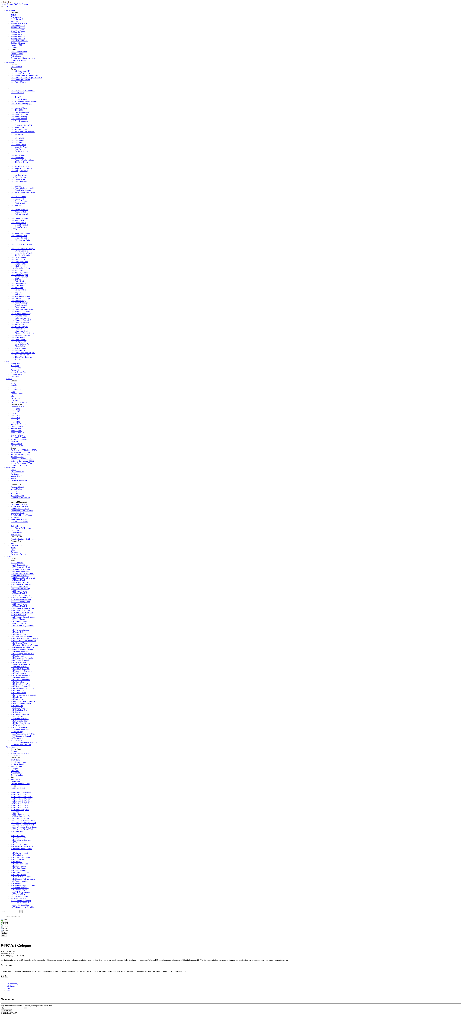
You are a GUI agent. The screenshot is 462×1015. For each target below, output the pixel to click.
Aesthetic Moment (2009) (20, 454)
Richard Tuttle (16, 535)
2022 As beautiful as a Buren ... (23, 91)
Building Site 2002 (18, 43)
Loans (13, 550)
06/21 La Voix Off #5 (19, 794)
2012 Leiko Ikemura (18, 197)
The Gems (15, 771)
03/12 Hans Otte (17, 706)
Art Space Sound (17, 764)
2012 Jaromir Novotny (19, 201)
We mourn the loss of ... (20, 402)
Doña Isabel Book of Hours (21, 515)
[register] (25, 1008)
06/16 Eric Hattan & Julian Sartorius (24, 639)
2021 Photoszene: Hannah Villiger (24, 101)
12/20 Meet (15, 812)
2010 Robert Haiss (18, 220)
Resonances (15, 376)
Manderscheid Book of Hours (22, 511)
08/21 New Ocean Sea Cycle (22, 613)
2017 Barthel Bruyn (18, 145)
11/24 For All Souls (18, 580)
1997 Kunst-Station (18, 329)
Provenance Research (19, 554)
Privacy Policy (12, 984)
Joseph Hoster (16, 428)
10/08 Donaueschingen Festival (23, 734)
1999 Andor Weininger (19, 303)
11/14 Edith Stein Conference (22, 649)
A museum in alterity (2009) (21, 452)
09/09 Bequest (16, 229)
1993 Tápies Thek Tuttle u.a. (21, 357)
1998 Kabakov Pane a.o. (20, 318)
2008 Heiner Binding (19, 238)
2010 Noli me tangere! (19, 214)
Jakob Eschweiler (17, 433)
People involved (17, 19)
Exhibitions (10, 62)
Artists (13, 548)
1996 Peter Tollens (18, 337)
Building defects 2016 (19, 23)
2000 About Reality (18, 301)
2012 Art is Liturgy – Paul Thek (23, 192)
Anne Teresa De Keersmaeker (22, 528)
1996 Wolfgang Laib (18, 342)
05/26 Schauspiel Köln (19, 565)
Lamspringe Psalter (18, 513)
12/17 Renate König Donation (22, 626)
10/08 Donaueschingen (19, 896)
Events (10, 4)
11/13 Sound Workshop (20, 667)
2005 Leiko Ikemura (18, 257)
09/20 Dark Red (17, 831)
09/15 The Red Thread (19, 844)
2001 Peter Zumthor (18, 290)
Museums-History (17, 407)
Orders (13, 470)
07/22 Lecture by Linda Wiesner (23, 608)
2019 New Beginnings (19, 121)
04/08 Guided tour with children (23, 907)
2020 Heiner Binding (19, 117)
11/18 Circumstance (18, 623)
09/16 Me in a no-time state (21, 840)
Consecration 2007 (18, 26)
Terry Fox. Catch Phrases (20, 498)
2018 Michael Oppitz (19, 130)
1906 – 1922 (15, 420)
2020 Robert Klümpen (19, 114)
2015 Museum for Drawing (21, 166)
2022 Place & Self (17, 93)
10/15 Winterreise (17, 842)
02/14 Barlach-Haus (18, 662)
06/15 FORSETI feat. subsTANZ (23, 641)
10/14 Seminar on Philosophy (22, 658)
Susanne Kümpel (17, 487)
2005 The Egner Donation (21, 255)
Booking (14, 751)
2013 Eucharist (16, 186)
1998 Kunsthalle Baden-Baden (22, 309)
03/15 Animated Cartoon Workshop (24, 645)
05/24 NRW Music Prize (20, 582)
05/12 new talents (17, 699)
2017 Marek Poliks (18, 138)
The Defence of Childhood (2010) (24, 450)
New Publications (17, 472)
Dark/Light (7, 1011)
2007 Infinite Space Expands (21, 244)
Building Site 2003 (18, 39)
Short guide (15, 474)
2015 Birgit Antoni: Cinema (21, 169)
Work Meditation (17, 773)
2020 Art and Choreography (21, 104)
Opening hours (16, 374)
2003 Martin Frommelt (19, 277)
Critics (13, 387)
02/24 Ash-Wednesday (19, 587)
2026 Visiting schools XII (20, 71)
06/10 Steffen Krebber (19, 721)
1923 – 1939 (15, 418)
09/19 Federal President (20, 621)
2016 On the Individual (19, 151)
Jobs (12, 396)
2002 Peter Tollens (18, 285)
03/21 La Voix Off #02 (19, 805)
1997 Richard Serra (18, 324)
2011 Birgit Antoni (18, 203)
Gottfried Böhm (17, 54)
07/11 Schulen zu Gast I (20, 714)
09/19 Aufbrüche (17, 855)
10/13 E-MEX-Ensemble (20, 669)
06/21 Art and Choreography (21, 792)
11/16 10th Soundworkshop (21, 636)
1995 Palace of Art (18, 350)
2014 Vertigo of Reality (19, 171)
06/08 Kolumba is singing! (21, 736)
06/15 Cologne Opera (19, 643)
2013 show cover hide (19, 181)
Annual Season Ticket (19, 372)
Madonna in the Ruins (19, 52)
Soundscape (15, 779)
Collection (10, 543)
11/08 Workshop (17, 732)
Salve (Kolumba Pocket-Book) (22, 539)
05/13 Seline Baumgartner (20, 868)
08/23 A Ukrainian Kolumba (21, 597)
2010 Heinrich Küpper (19, 218)
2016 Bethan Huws (18, 156)
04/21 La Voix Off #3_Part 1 (21, 803)
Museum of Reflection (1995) (22, 459)
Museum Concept (17, 394)
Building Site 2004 (18, 36)
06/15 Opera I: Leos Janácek (21, 849)
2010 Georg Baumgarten (20, 225)
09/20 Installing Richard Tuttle (22, 829)
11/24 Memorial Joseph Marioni (23, 578)
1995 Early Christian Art (20, 344)
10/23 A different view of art (21, 595)
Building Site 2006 (18, 32)
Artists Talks (15, 760)
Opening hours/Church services (23, 58)
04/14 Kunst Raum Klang (20, 857)
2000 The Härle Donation (20, 296)
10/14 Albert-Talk (17, 656)
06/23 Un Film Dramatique (21, 600)
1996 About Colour (18, 346)
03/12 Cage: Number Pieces (21, 703)
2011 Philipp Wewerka (19, 210)
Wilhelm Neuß (16, 431)
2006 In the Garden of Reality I (22, 253)
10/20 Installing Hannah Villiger (23, 820)
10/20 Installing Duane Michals (22, 825)
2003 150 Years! (17, 279)
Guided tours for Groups (20, 753)
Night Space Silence (18, 762)
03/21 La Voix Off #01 (19, 807)
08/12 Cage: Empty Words (21, 684)
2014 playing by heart (19, 175)
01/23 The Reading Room (20, 602)
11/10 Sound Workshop (20, 719)
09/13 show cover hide (19, 864)
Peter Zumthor (16, 17)
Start (4, 4)
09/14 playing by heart (19, 853)
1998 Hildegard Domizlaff (21, 320)
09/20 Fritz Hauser (18, 619)
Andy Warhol (16, 493)
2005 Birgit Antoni (18, 266)
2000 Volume (16, 292)
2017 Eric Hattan (17, 140)
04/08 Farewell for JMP (20, 903)
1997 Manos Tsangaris (19, 327)
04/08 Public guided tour (20, 905)
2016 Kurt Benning (18, 149)
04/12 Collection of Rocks (21, 877)
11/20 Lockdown (17, 814)
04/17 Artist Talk (17, 632)
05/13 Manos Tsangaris (19, 870)
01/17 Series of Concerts (20, 634)
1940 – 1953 (15, 415)
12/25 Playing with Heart (20, 567)
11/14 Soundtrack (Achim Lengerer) (24, 647)
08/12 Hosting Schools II (20, 686)
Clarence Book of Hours (20, 509)
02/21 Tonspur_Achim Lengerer (23, 617)
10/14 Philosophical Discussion (22, 654)
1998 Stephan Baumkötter (20, 314)
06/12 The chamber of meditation (23, 695)
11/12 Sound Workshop (20, 604)
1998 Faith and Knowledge (21, 311)
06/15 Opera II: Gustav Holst (22, 846)
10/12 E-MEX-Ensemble (20, 680)
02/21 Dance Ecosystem (20, 810)
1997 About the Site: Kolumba (22, 333)
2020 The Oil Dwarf (18, 110)
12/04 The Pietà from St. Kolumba (24, 742)
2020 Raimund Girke (19, 108)
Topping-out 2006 (17, 30)
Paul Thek (14, 491)
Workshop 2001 (17, 45)
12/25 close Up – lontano (20, 569)
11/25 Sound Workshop (20, 571)
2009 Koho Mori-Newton (20, 233)
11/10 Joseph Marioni (19, 716)
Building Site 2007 (18, 28)
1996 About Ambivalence (20, 335)
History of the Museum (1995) (22, 461)
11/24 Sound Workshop (20, 576)
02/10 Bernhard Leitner (19, 725)
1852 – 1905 (15, 422)
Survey (13, 478)
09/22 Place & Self (18, 788)
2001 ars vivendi (17, 288)
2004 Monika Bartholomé (20, 268)
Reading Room (16, 766)
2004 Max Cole (16, 270)
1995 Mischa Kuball (18, 348)
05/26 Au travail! (17, 563)
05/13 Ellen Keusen (18, 866)
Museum (9, 379)
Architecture (10, 10)
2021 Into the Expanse (19, 99)
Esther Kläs (15, 530)
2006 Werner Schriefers (20, 251)
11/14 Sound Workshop (20, 652)
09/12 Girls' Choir (17, 682)
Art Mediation (11, 747)
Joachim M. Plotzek (18, 424)
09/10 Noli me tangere (19, 890)
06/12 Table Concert (18, 693)
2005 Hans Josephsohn (19, 262)
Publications (10, 467)
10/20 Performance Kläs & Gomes (24, 827)
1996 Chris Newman (18, 340)
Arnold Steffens (17, 435)
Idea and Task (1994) (19, 465)
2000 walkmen (16, 294)
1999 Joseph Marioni (19, 305)
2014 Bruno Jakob (18, 179)
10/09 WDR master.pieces (20, 892)
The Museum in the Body (20, 784)
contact (9, 988)
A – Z (13, 383)
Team (13, 392)
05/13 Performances (18, 673)
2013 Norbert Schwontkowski (22, 188)
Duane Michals (16, 532)
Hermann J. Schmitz (18, 437)
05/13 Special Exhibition (20, 872)
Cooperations (16, 389)
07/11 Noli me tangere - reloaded (23, 885)
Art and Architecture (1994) (21, 463)
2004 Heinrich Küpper (19, 275)
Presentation (15, 398)
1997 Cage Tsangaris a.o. (20, 322)
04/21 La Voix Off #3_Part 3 (21, 797)
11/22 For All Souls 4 (19, 606)
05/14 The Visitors (18, 859)
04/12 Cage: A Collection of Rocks (24, 701)
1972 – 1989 (15, 411)
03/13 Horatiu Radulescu (20, 675)
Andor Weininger (17, 496)
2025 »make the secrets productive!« (24, 75)
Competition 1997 (17, 47)
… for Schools (16, 755)
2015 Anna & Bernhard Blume (22, 160)
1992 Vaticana (16, 359)
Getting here (15, 363)
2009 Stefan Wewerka (19, 227)
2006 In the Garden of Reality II (23, 249)
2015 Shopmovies (17, 158)
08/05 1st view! (16, 740)
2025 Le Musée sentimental (21, 73)
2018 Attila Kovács (18, 127)
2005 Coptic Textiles (18, 264)
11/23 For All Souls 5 (19, 593)
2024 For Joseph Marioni (20, 80)
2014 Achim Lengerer (19, 177)
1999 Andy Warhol (18, 307)
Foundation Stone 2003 (19, 41)
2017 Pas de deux (17, 134)
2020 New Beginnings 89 (20, 112)
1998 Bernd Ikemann (19, 316)
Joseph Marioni (16, 489)
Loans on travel (16, 67)
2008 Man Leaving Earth (20, 240)
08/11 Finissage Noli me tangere (23, 879)
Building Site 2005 (18, 34)
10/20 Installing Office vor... (21, 818)
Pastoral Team (16, 56)
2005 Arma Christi (18, 259)
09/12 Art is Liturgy (18, 875)
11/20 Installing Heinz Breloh (22, 816)
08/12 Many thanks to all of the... (23, 688)
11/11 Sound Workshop (19, 708)
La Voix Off (15, 781)
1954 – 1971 (15, 413)
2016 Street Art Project (19, 147)
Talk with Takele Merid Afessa (22, 574)
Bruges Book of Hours (19, 506)
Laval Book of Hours (19, 504)
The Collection (16, 545)
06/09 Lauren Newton (19, 894)
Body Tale (15, 526)
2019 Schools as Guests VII (21, 125)
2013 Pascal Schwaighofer (21, 190)
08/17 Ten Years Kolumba (20, 630)
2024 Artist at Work (18, 82)
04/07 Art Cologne (21, 4)
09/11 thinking (16, 883)
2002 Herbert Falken (18, 283)
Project (13, 15)
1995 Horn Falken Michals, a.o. (23, 353)
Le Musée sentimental (19, 480)
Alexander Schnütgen (19, 439)
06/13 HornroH (16, 862)
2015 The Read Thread (19, 162)
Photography (15, 370)
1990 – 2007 (15, 409)
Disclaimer (11, 986)
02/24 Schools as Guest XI (21, 584)
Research (14, 552)
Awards (13, 385)
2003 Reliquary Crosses (20, 272)
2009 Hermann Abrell (19, 236)
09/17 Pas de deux (18, 836)
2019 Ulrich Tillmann (19, 119)
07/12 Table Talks (17, 691)
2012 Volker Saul (17, 199)
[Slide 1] (7, 916)
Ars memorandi (16, 517)
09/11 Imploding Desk (19, 710)
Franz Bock (15, 441)
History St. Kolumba (18, 60)
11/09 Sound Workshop (20, 729)
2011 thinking (16, 205)
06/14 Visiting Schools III (20, 660)
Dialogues (14, 768)
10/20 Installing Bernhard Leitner (23, 823)
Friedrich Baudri (17, 446)
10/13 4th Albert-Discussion (21, 671)
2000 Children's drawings (20, 298)
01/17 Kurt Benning (18, 838)
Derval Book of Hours (19, 522)
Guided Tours (16, 368)
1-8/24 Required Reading (20, 589)
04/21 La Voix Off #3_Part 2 (21, 801)
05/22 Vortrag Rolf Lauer (20, 610)
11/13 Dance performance (20, 665)
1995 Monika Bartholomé (20, 355)
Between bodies (17, 775)
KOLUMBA (6, 2)
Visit (7, 361)
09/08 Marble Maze (18, 898)
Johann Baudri (16, 444)
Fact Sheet (15, 400)
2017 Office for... (17, 143)
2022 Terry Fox (16, 97)
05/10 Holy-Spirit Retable (20, 723)
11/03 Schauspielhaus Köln (21, 745)
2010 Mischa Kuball (18, 212)
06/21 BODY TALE (18, 615)
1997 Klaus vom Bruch (19, 331)
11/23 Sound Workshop (20, 591)
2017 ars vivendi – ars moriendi (23, 132)
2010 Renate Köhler (18, 223)
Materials (14, 21)
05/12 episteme (16, 697)
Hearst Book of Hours (19, 519)
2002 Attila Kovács (18, 281)
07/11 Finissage (16, 712)
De (7, 6)
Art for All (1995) (17, 457)
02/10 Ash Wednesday (19, 727)
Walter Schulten (17, 426)
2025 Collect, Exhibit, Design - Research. (26, 78)
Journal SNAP (16, 476)
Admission (15, 366)
